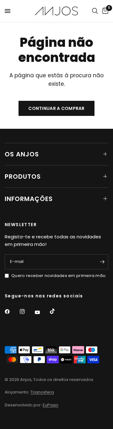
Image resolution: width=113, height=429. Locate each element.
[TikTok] (57, 311)
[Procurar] (95, 11)
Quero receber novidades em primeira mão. (58, 276)
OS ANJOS (22, 154)
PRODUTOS (23, 176)
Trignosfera (42, 392)
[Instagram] (27, 311)
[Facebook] (12, 311)
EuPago (50, 405)
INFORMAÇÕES (29, 198)
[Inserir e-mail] (102, 261)
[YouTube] (42, 312)
